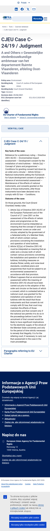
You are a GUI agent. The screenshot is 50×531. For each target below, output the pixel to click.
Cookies (28, 484)
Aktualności (10, 419)
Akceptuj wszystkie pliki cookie (25, 518)
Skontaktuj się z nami (12, 455)
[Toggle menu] (45, 18)
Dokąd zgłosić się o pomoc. (17, 415)
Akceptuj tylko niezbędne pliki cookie (28, 525)
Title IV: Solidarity (10, 117)
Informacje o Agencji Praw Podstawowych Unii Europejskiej (26, 407)
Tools (11, 27)
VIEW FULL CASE (15, 128)
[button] (16, 9)
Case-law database (21, 27)
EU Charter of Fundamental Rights (20, 114)
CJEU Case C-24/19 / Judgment (15, 30)
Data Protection (38, 484)
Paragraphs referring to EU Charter (19, 352)
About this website (7, 484)
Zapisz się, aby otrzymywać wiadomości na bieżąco (24, 424)
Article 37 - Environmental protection (32, 117)
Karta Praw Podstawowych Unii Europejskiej (25, 412)
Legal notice (18, 484)
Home (4, 27)
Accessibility (5, 486)
